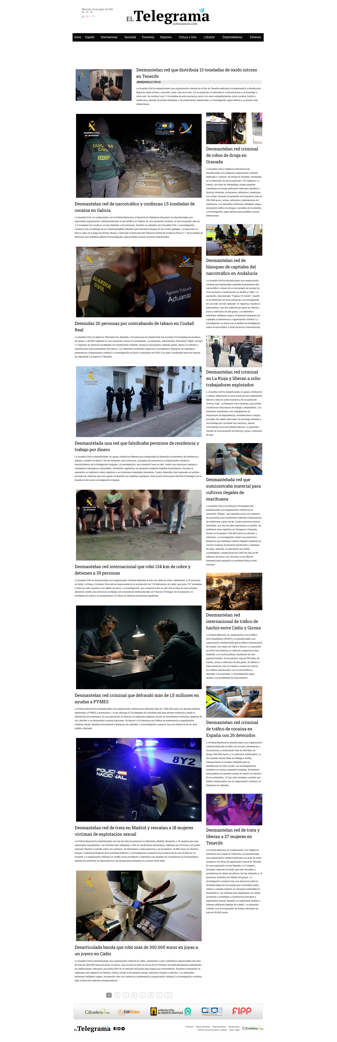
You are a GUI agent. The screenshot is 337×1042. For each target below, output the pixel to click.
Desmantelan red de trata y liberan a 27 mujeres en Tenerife (233, 836)
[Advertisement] (168, 53)
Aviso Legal (234, 1029)
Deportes (166, 37)
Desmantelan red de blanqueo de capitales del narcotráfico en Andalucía (231, 266)
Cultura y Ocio (188, 37)
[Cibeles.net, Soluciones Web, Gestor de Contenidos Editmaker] (253, 1028)
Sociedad (130, 37)
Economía (148, 37)
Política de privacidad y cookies (212, 1029)
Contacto (189, 1026)
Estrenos (255, 37)
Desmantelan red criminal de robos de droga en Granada (232, 155)
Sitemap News (219, 1026)
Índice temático (203, 1026)
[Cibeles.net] (168, 1012)
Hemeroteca (234, 1026)
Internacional (109, 37)
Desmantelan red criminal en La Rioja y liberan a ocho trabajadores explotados (233, 378)
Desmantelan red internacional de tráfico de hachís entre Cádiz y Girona (233, 621)
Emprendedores (232, 37)
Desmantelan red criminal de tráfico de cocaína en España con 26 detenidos (232, 728)
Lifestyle (209, 37)
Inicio (77, 37)
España (89, 37)
